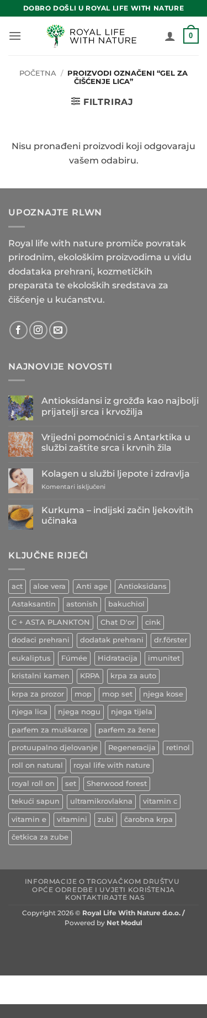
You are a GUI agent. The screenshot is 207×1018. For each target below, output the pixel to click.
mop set (117, 694)
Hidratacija (117, 658)
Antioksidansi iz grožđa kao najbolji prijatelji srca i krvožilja (120, 405)
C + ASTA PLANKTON (51, 622)
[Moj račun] (170, 36)
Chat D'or (117, 622)
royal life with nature (111, 765)
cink (153, 622)
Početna (37, 73)
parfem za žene (127, 730)
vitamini (72, 819)
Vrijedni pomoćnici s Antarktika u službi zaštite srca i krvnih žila (115, 442)
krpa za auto (133, 676)
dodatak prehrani (112, 640)
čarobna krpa (148, 819)
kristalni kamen (41, 676)
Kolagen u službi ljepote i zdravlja (115, 473)
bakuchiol (126, 604)
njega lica (29, 712)
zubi (106, 819)
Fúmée (74, 658)
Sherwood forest (117, 783)
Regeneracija (132, 747)
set (70, 783)
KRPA (90, 676)
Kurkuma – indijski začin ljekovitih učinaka (117, 515)
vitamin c (160, 801)
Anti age (92, 586)
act (17, 586)
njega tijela (131, 712)
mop (83, 694)
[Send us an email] (58, 330)
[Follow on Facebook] (18, 330)
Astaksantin (34, 604)
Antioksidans (142, 586)
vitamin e (29, 819)
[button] (15, 35)
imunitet (164, 658)
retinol (178, 747)
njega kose (163, 694)
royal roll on (33, 783)
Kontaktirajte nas (104, 897)
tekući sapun (36, 801)
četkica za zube (40, 837)
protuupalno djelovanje (55, 747)
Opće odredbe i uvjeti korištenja (103, 889)
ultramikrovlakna (101, 801)
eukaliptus (31, 658)
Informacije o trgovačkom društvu (102, 881)
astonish (82, 604)
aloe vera (49, 586)
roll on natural (37, 765)
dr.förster (170, 640)
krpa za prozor (38, 694)
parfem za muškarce (50, 730)
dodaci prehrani (41, 640)
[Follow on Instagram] (38, 330)
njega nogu (79, 712)
